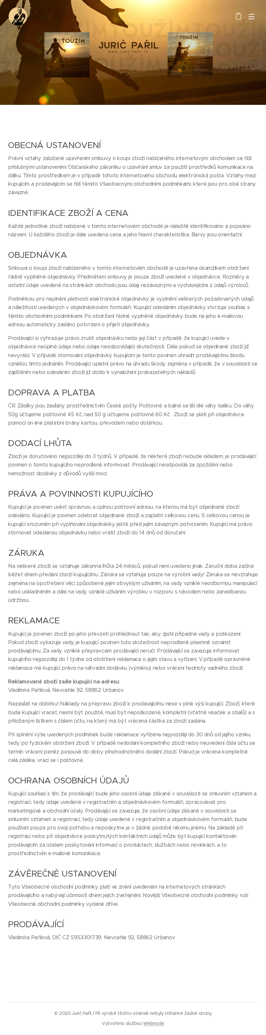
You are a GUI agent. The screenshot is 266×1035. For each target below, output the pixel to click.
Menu (251, 16)
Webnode (153, 1023)
